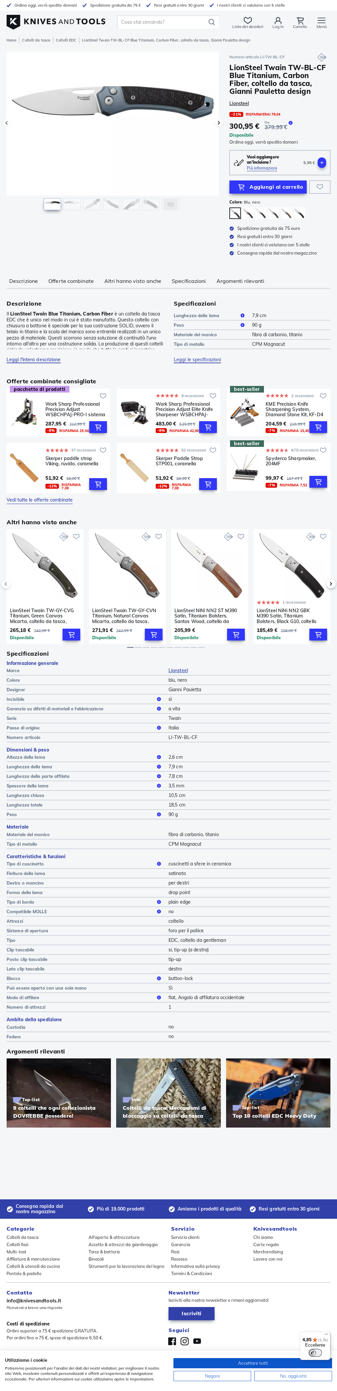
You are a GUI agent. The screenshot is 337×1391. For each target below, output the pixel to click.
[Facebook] (172, 1341)
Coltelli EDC (66, 40)
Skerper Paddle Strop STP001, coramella (179, 461)
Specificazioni (189, 281)
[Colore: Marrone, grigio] (286, 213)
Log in (278, 26)
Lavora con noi (267, 1259)
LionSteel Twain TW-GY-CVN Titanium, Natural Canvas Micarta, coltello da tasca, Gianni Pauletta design (124, 616)
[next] (319, 584)
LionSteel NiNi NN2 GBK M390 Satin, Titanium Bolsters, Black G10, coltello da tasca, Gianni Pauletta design (286, 616)
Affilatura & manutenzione (33, 1259)
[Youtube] (197, 1341)
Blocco (14, 978)
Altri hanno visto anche (132, 281)
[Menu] (326, 1336)
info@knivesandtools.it (34, 1300)
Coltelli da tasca (36, 40)
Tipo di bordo (20, 902)
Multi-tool (16, 1251)
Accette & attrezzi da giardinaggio (123, 1244)
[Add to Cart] (98, 427)
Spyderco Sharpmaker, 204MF (291, 461)
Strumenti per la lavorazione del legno (127, 1266)
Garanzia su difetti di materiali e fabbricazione (55, 708)
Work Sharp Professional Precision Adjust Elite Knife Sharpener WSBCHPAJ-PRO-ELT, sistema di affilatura (184, 409)
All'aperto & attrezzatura (114, 1237)
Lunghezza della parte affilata (38, 776)
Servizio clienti (185, 1237)
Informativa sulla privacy (195, 1266)
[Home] (56, 20)
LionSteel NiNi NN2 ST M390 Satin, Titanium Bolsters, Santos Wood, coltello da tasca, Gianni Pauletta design (206, 616)
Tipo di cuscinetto (25, 863)
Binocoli (96, 1259)
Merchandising (268, 1251)
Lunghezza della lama (196, 315)
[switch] (315, 1353)
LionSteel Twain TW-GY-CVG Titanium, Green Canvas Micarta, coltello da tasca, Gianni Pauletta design (42, 616)
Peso (179, 325)
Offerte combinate (71, 281)
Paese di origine (23, 727)
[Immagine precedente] (6, 123)
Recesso (179, 1259)
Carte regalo (266, 1244)
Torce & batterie (104, 1251)
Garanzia (180, 1244)
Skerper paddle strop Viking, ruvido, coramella (72, 461)
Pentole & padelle (24, 1273)
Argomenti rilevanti (241, 281)
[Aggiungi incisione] (322, 162)
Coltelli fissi (17, 1244)
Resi (175, 1251)
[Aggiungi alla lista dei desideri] (319, 187)
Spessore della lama (27, 785)
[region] (113, 134)
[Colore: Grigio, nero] (261, 213)
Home (11, 40)
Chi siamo (263, 1237)
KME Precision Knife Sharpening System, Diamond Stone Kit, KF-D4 (294, 409)
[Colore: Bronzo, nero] (248, 213)
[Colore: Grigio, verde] (274, 213)
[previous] (17, 584)
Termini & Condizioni (191, 1273)
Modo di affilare (23, 997)
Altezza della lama (26, 757)
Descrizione (23, 281)
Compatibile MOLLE (27, 911)
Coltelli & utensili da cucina (33, 1266)
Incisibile (15, 699)
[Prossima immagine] (219, 123)
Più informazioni (262, 168)
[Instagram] (184, 1341)
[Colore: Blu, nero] (235, 213)
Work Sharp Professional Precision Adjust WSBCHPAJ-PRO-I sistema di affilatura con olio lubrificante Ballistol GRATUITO (75, 409)
